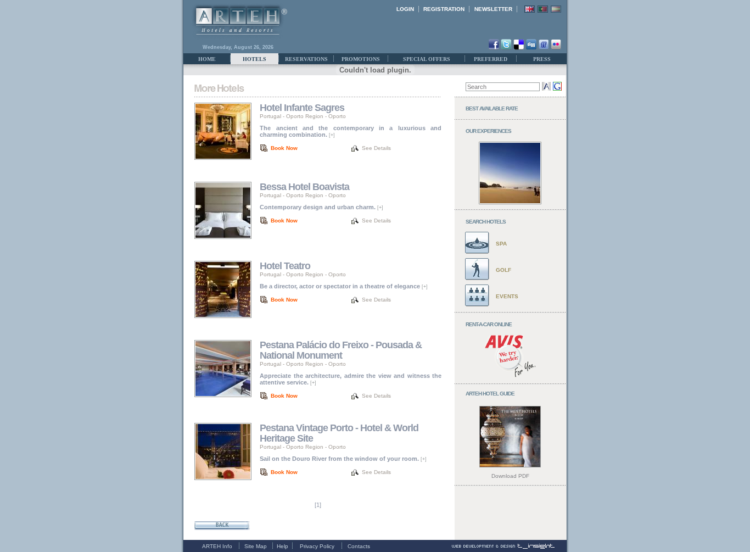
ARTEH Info (217, 546)
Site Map (255, 546)
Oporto (337, 116)
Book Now (284, 148)
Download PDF (510, 476)
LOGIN (405, 9)
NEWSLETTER (493, 9)
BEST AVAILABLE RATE (492, 108)
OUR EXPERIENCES (488, 131)
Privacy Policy (317, 546)
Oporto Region (304, 116)
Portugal (270, 116)
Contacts (359, 546)
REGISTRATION (443, 9)
